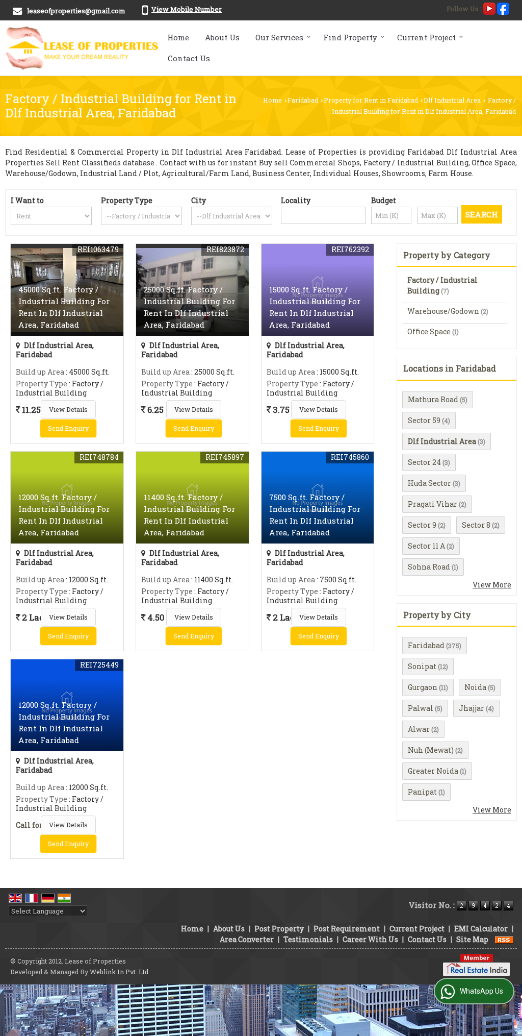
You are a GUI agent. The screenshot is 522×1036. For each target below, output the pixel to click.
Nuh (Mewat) (431, 750)
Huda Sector (429, 483)
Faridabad (303, 100)
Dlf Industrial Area (452, 100)
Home (178, 37)
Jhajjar (471, 708)
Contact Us (189, 58)
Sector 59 (424, 420)
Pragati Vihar (432, 504)
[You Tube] (489, 7)
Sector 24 (424, 462)
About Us (222, 37)
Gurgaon (422, 687)
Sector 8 (476, 525)
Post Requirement (347, 928)
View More (492, 584)
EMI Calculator (481, 928)
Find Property (350, 37)
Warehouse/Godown (443, 311)
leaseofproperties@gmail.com (76, 10)
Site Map (472, 939)
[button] (186, 9)
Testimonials (308, 939)
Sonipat (422, 666)
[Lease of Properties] (82, 48)
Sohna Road (429, 567)
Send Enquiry (68, 428)
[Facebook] (503, 7)
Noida (475, 687)
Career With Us (370, 939)
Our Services (279, 37)
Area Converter (247, 939)
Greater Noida (433, 771)
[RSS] (504, 939)
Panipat (422, 792)
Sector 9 (422, 525)
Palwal (420, 708)
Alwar (419, 729)
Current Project (426, 37)
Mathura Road (433, 399)
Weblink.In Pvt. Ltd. (120, 972)
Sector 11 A (426, 546)
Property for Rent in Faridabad (371, 100)
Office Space (429, 331)
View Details (68, 409)
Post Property (279, 928)
